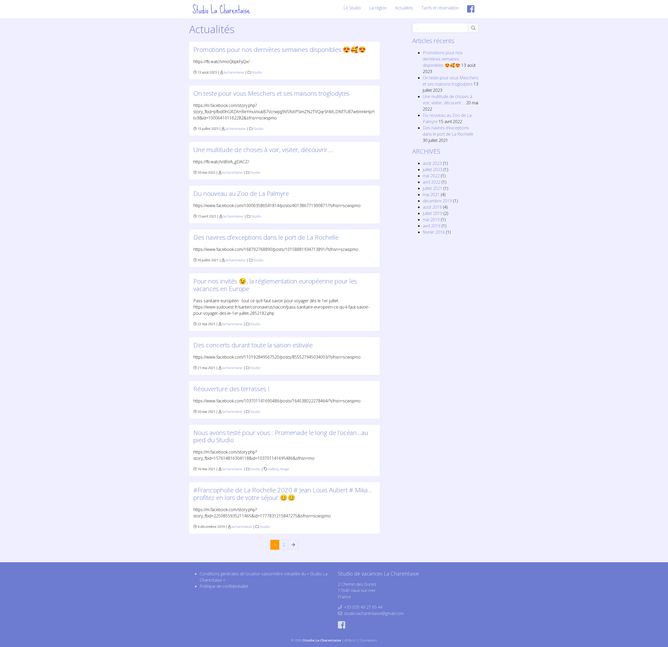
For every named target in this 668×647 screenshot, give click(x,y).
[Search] (473, 28)
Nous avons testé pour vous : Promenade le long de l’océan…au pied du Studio (280, 436)
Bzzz (352, 640)
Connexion (368, 640)
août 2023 (432, 163)
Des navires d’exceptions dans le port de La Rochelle (265, 237)
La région (378, 8)
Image (284, 469)
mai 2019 (431, 219)
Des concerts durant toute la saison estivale (253, 345)
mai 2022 (431, 176)
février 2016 (434, 232)
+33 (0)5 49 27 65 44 (363, 607)
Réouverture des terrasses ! (231, 388)
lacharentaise (234, 72)
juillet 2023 (432, 169)
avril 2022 (431, 182)
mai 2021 (431, 194)
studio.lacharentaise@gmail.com (374, 613)
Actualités (404, 8)
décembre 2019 (437, 201)
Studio (257, 72)
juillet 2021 (432, 188)
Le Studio (352, 8)
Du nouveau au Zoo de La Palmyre (241, 193)
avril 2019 (431, 226)
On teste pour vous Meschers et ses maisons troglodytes (271, 93)
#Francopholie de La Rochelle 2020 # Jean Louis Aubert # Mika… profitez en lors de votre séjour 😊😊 (282, 494)
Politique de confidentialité (224, 586)
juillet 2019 (432, 213)
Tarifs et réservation (440, 8)
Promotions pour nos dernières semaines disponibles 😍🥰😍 (279, 49)
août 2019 (432, 207)
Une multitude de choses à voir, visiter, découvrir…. (263, 149)
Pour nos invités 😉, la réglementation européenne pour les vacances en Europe (275, 285)
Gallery (273, 469)
